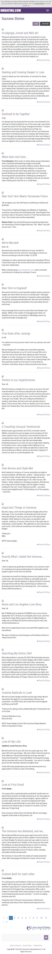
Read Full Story (44, 60)
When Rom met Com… (14, 157)
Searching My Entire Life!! (17, 653)
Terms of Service (15, 945)
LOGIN (36, 24)
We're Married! (10, 243)
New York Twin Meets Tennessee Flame (25, 196)
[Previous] (3, 918)
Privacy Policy (27, 945)
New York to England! (14, 288)
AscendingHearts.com (26, 270)
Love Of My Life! (11, 741)
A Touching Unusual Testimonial (21, 426)
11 (46, 918)
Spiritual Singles (10, 10)
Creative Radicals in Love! (17, 692)
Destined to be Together (16, 114)
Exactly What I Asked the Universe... (23, 556)
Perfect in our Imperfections (18, 380)
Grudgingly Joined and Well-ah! (20, 33)
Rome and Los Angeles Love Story (21, 604)
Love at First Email (13, 784)
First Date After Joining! (16, 333)
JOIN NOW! (45, 24)
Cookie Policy (39, 3)
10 (41, 918)
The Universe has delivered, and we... (23, 831)
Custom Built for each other (18, 874)
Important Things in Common (19, 507)
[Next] (3, 922)
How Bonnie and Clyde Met (17, 468)
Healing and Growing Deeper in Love (23, 72)
